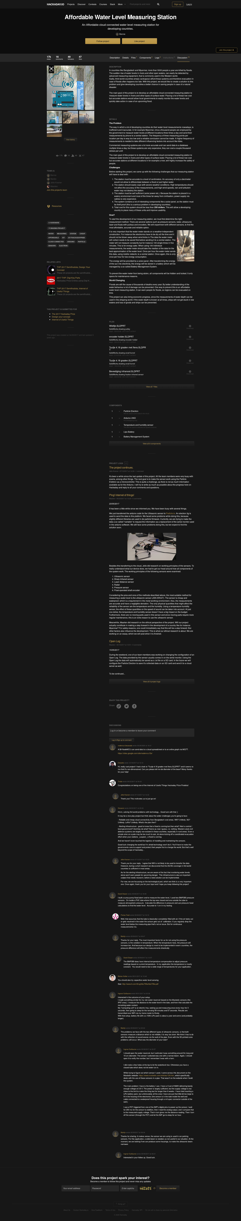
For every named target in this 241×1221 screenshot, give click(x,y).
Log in (189, 4)
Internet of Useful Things (63, 319)
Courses (103, 4)
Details (125, 57)
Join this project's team (57, 189)
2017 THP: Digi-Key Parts (68, 277)
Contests (92, 4)
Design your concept (61, 316)
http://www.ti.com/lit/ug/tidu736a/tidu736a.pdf (140, 984)
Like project (139, 41)
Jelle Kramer (56, 182)
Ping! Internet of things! (121, 495)
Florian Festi (125, 915)
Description (115, 57)
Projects (71, 4)
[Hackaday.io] (55, 4)
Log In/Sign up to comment (122, 740)
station (73, 233)
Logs (158, 57)
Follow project (103, 41)
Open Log (114, 641)
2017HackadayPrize (76, 237)
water (51, 233)
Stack (112, 4)
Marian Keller (122, 976)
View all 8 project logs (151, 681)
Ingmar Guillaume (124, 993)
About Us (67, 1210)
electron (63, 246)
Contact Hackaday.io (80, 1210)
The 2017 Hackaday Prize (51, 69)
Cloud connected (56, 241)
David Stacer (122, 894)
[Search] (158, 4)
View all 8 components (152, 443)
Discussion (183, 57)
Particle (81, 241)
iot (63, 237)
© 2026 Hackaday (120, 1215)
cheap (82, 233)
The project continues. (121, 467)
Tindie (120, 781)
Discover (81, 4)
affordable (53, 237)
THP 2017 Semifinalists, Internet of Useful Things (72, 290)
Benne (122, 34)
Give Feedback (96, 1210)
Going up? (121, 1204)
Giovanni (121, 808)
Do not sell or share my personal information (161, 1210)
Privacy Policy (123, 1210)
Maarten (54, 186)
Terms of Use (110, 1210)
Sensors (52, 246)
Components (146, 57)
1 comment (140, 471)
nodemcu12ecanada (125, 745)
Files (134, 57)
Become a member (98, 1181)
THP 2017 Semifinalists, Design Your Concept (73, 268)
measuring (61, 233)
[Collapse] (126, 463)
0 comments (137, 498)
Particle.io (170, 513)
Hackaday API (137, 1210)
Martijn (53, 178)
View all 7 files (151, 386)
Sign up (177, 4)
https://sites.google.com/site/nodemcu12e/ (135, 753)
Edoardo (121, 763)
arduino (70, 241)
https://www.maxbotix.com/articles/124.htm (156, 1075)
